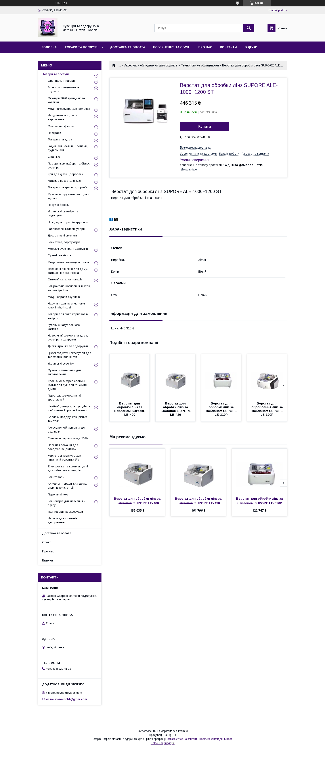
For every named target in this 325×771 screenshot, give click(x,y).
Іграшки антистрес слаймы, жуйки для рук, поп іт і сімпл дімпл (67, 385)
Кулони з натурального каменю (64, 327)
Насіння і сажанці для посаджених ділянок (63, 447)
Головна (49, 47)
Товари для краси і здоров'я (68, 187)
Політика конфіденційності (216, 739)
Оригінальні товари (61, 80)
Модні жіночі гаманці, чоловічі (69, 262)
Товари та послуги (81, 47)
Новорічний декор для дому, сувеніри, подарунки (68, 337)
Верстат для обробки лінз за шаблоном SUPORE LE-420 (176, 409)
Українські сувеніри (61, 363)
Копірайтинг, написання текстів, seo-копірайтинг (69, 288)
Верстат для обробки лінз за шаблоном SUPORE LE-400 (130, 409)
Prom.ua (183, 731)
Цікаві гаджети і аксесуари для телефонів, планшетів (69, 355)
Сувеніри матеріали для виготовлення (64, 372)
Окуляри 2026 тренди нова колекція (66, 100)
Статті (47, 542)
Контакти (228, 47)
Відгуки (251, 47)
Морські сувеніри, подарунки (68, 248)
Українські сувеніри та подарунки (63, 213)
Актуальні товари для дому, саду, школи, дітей (67, 485)
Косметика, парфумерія (64, 242)
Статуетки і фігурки (61, 126)
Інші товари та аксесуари (65, 511)
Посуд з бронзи (58, 204)
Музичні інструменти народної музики (69, 196)
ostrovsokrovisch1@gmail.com (66, 699)
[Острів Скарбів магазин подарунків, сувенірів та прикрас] (47, 36)
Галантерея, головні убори (66, 229)
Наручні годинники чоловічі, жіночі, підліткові (67, 305)
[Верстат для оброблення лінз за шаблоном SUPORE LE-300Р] (267, 376)
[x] (116, 220)
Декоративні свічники (62, 235)
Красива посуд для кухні (65, 180)
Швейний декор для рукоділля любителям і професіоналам (69, 408)
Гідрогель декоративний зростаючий (65, 397)
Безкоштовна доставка (195, 147)
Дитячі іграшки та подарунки (68, 346)
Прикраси (54, 132)
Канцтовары (56, 477)
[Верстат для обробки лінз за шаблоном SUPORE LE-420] (175, 376)
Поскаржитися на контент (181, 739)
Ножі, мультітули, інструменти (68, 222)
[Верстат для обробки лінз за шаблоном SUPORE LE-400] (129, 376)
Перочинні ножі (58, 494)
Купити (204, 126)
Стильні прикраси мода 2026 (68, 438)
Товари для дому (60, 139)
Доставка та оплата (127, 47)
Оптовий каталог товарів (65, 279)
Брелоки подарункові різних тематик (67, 419)
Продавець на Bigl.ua (162, 735)
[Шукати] (248, 28)
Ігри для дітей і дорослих (65, 174)
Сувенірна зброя (59, 255)
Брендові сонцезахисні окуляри (64, 89)
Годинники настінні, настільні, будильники (68, 148)
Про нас (205, 47)
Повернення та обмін (171, 47)
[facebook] (111, 220)
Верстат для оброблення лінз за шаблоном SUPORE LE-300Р (267, 409)
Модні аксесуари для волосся (69, 108)
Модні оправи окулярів (64, 297)
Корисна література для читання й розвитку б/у (65, 457)
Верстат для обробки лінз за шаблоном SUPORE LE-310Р (221, 409)
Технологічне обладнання (200, 65)
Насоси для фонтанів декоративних (63, 520)
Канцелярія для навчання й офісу (66, 503)
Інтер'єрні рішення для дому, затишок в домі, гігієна (68, 270)
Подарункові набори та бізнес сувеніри (69, 165)
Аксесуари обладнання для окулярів (151, 65)
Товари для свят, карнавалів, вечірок (68, 316)
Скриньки (54, 156)
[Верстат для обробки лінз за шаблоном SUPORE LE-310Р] (221, 376)
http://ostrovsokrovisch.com (64, 692)
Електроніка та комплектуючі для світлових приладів (68, 468)
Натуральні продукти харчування (62, 117)
